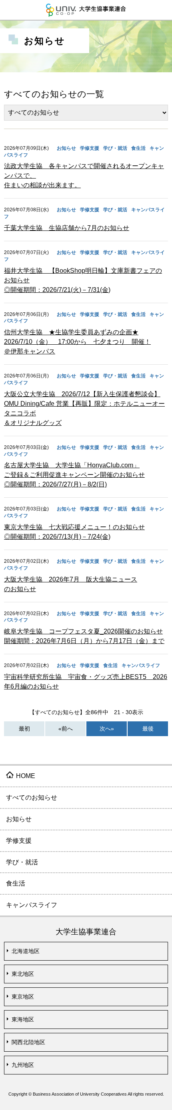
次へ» (107, 728)
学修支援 (19, 840)
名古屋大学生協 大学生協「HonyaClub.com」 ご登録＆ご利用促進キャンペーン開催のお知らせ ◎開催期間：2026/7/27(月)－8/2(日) (74, 475)
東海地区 (23, 1019)
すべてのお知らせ (31, 797)
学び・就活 (22, 862)
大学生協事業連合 (86, 10)
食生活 (15, 883)
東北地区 (23, 974)
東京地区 (23, 996)
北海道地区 (26, 951)
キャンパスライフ (31, 905)
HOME (25, 775)
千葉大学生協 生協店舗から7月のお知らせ (66, 227)
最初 (24, 728)
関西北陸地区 (28, 1042)
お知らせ (19, 819)
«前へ (65, 728)
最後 (148, 728)
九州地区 (23, 1065)
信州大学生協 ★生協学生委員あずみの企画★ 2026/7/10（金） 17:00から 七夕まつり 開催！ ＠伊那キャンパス (77, 342)
